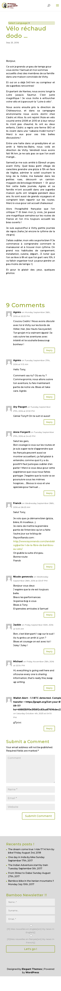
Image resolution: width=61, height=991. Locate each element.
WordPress (32, 972)
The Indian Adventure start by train (28, 865)
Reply (49, 350)
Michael (18, 661)
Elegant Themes (32, 969)
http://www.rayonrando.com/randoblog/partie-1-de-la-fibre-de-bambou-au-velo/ (34, 545)
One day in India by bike (21, 857)
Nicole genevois (23, 576)
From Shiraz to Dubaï (20, 873)
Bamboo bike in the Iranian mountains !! (31, 881)
